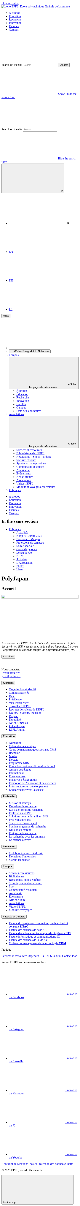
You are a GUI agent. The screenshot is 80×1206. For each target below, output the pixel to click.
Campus (14, 29)
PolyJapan (15, 490)
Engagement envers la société (26, 789)
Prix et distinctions (20, 819)
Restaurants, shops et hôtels (25, 879)
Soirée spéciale (25, 545)
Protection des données (51, 1163)
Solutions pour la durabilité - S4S (28, 816)
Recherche (15, 19)
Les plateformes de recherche (26, 809)
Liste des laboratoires (28, 410)
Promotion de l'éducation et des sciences (32, 783)
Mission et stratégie (20, 803)
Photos (20, 566)
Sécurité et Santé (26, 460)
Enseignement (17, 776)
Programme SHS (19, 763)
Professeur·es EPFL (20, 813)
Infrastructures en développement (28, 786)
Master (13, 756)
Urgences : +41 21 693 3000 (44, 955)
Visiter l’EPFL (24, 483)
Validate (64, 65)
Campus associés (19, 692)
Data (12, 696)
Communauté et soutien (30, 466)
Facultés (14, 26)
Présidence (15, 699)
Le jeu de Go (24, 552)
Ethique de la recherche (22, 833)
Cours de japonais (26, 549)
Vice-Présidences (19, 702)
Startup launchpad (19, 859)
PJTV (19, 556)
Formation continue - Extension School (32, 766)
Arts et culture (24, 476)
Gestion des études (20, 769)
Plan (74, 955)
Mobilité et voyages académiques (35, 486)
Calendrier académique (22, 746)
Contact (66, 955)
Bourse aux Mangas (28, 539)
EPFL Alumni (17, 729)
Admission (15, 742)
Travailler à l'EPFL (20, 706)
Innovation (15, 22)
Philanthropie (17, 726)
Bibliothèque (16, 876)
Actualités (22, 532)
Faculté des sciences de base (28, 929)
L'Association (24, 562)
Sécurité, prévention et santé (25, 883)
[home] (37, 347)
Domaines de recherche (22, 806)
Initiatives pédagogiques (23, 779)
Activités (21, 559)
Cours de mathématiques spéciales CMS (32, 749)
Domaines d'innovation (22, 856)
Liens (19, 569)
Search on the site (11, 64)
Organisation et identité (22, 689)
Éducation (15, 16)
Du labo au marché (20, 829)
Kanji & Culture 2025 (29, 535)
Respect (13, 716)
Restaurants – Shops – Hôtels (33, 456)
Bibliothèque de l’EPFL (30, 453)
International (16, 773)
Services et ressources (29, 450)
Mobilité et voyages (20, 909)
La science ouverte (20, 839)
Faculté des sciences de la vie (28, 939)
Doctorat (14, 759)
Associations (16, 414)
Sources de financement (23, 823)
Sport (12, 886)
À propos (14, 12)
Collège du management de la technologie (37, 943)
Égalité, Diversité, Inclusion (25, 712)
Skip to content (10, 3)
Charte (69, 1163)
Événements (23, 473)
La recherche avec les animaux (27, 836)
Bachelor (14, 752)
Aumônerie (23, 470)
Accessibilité (8, 1163)
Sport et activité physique (31, 463)
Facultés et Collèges (14, 916)
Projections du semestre (30, 542)
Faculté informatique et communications (34, 936)
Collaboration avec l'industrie (26, 853)
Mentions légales (27, 1163)
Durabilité (15, 719)
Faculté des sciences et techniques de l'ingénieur (40, 933)
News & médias (18, 722)
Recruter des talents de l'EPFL (26, 709)
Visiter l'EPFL (17, 906)
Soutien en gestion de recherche (27, 826)
